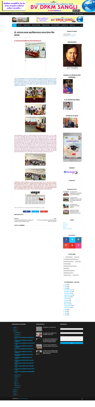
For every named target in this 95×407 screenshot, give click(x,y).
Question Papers (36, 25)
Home (13, 13)
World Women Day (67, 275)
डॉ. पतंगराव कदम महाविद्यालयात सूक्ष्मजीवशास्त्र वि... (24, 338)
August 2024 (67, 296)
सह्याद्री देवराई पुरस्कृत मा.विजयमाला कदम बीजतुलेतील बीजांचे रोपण (75, 212)
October (16, 336)
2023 (65, 309)
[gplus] (78, 13)
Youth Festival (75, 275)
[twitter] (75, 13)
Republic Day (66, 268)
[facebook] (73, 13)
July (15, 378)
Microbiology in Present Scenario (70, 266)
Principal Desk (45, 25)
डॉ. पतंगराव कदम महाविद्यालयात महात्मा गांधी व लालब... (24, 369)
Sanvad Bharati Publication (69, 270)
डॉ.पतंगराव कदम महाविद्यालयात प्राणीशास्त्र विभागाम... (23, 352)
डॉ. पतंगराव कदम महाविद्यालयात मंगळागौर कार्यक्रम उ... (23, 346)
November (17, 334)
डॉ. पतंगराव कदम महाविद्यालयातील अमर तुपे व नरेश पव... (24, 361)
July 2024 (66, 298)
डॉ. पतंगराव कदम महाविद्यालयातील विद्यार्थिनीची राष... (24, 372)
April (15, 382)
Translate (73, 35)
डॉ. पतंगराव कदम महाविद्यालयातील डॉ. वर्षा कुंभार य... (23, 358)
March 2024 (67, 304)
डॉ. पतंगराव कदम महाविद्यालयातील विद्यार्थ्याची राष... (24, 366)
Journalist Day (78, 261)
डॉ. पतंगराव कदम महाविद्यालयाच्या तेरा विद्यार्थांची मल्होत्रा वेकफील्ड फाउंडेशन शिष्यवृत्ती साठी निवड (50, 340)
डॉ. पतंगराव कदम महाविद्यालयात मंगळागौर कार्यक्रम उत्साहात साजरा (50, 345)
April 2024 (66, 302)
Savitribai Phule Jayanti (68, 272)
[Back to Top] (82, 399)
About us (72, 25)
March (16, 384)
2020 (65, 315)
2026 (65, 284)
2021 (65, 313)
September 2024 (68, 295)
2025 (65, 286)
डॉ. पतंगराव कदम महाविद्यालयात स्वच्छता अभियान (74, 206)
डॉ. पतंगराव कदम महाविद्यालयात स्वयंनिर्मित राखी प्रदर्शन (50, 334)
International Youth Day (68, 261)
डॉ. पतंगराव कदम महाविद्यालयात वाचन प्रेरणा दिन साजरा (23, 355)
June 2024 (67, 300)
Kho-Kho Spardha (67, 263)
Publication (27, 25)
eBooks (20, 25)
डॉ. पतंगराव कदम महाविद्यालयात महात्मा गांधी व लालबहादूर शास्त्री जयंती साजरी (75, 199)
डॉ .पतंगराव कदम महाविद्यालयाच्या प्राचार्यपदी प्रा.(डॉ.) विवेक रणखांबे (75, 193)
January (16, 387)
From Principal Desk (67, 228)
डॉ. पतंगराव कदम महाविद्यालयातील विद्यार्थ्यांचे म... (23, 349)
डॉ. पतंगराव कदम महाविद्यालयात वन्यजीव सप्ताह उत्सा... (24, 344)
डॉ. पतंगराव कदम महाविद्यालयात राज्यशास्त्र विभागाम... (23, 341)
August (16, 376)
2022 (65, 311)
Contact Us (22, 13)
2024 (65, 288)
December (17, 332)
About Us (17, 13)
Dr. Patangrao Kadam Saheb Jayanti (71, 259)
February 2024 (68, 305)
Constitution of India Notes (49, 327)
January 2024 (67, 307)
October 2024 (67, 293)
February (16, 385)
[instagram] (80, 13)
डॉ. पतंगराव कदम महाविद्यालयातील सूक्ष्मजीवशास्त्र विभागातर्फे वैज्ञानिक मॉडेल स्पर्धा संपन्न (50, 352)
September (17, 375)
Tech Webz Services (23, 398)
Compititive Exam (69, 257)
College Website (56, 25)
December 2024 (68, 289)
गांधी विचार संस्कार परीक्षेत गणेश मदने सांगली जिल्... (23, 364)
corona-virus (76, 257)
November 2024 (68, 291)
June (15, 380)
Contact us (65, 25)
